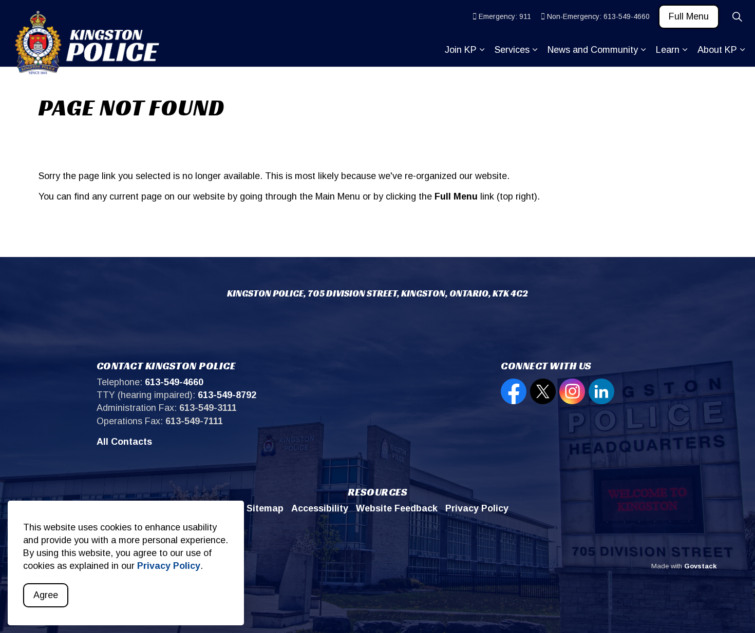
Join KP (461, 50)
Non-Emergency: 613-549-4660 (598, 16)
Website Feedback (397, 508)
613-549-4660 (174, 382)
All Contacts (124, 442)
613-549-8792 (227, 395)
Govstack (700, 566)
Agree (45, 595)
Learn (668, 50)
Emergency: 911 (505, 16)
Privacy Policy (168, 566)
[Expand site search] (737, 16)
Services (512, 50)
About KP (717, 50)
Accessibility (319, 508)
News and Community (593, 50)
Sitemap (265, 508)
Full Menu (689, 16)
